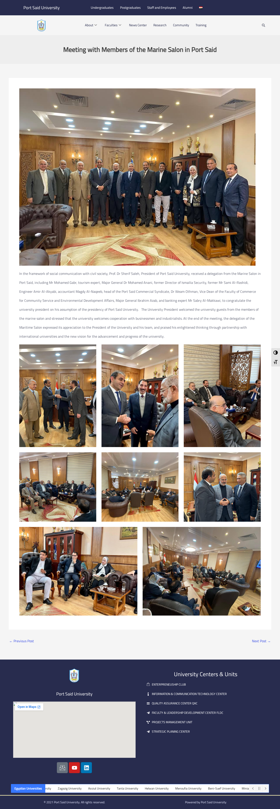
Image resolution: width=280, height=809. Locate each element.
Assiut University (64, 788)
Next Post (261, 641)
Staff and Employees (161, 7)
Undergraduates (102, 7)
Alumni (187, 7)
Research (159, 25)
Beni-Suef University (186, 788)
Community (181, 25)
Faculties (111, 25)
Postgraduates (130, 7)
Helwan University (122, 788)
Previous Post (21, 641)
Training (201, 25)
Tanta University (92, 788)
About (89, 25)
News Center (138, 25)
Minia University (217, 788)
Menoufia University (153, 788)
